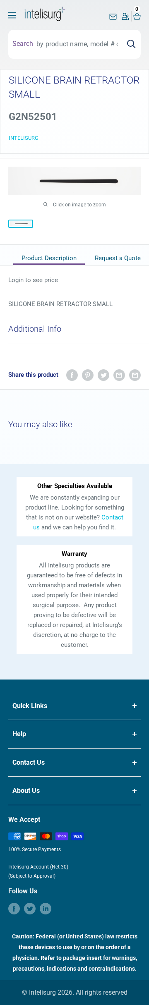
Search (22, 44)
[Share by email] (119, 375)
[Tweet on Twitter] (103, 375)
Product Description (49, 258)
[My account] (125, 18)
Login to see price (33, 280)
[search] (77, 44)
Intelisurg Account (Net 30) (38, 867)
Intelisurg (23, 138)
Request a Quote (118, 258)
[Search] (131, 44)
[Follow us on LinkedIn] (45, 908)
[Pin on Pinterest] (88, 375)
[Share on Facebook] (72, 375)
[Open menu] (12, 15)
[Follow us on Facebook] (14, 908)
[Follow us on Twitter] (30, 908)
